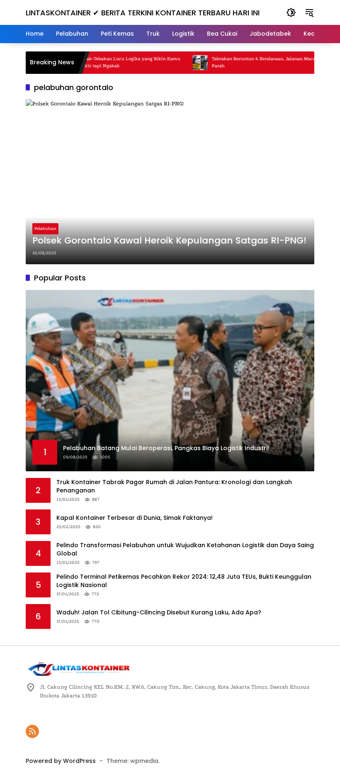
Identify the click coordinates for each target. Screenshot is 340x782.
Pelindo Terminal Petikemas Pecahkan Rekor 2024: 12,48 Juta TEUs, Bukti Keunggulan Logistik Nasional (183, 581)
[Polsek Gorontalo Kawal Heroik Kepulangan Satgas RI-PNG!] (170, 181)
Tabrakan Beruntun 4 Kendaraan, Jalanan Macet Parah (252, 62)
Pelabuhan (45, 228)
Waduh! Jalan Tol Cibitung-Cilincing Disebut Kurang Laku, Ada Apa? (158, 612)
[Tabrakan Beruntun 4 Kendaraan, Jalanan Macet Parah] (187, 62)
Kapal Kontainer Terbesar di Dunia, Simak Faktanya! (134, 518)
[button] (291, 12)
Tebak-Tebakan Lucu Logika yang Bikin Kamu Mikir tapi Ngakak (117, 62)
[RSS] (32, 731)
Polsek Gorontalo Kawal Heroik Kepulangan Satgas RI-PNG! (169, 240)
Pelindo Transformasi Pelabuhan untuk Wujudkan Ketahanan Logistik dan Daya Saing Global (185, 549)
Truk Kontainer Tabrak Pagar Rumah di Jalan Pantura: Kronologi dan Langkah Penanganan (174, 486)
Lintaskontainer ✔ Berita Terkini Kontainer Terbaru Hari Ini (143, 12)
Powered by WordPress (61, 761)
